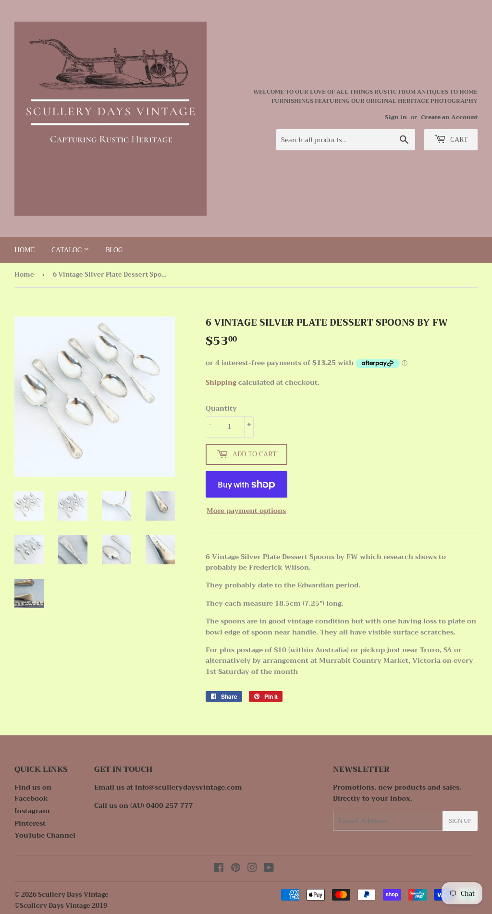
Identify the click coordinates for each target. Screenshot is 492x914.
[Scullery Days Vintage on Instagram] (252, 869)
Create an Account (449, 117)
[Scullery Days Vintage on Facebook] (219, 869)
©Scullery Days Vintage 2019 (60, 905)
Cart (458, 139)
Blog (114, 250)
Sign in (396, 117)
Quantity (221, 408)
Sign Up (460, 821)
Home (24, 250)
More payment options (246, 510)
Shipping (221, 382)
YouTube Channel (44, 835)
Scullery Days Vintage (73, 894)
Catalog (67, 250)
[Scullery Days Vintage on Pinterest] (236, 869)
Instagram (32, 811)
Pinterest (30, 823)
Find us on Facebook (32, 792)
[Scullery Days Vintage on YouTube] (269, 869)
